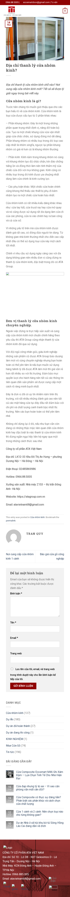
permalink (10, 520)
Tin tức (10, 752)
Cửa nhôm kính (37, 517)
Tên (13, 622)
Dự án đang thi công (18, 732)
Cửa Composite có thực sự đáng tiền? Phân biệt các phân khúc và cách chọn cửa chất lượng (38, 800)
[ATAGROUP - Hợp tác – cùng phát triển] (19, 11)
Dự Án (9, 719)
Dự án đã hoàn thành (18, 726)
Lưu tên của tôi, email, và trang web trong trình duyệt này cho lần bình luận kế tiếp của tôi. (33, 674)
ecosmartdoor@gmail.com (36, 2)
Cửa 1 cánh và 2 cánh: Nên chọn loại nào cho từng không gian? (39, 813)
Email (14, 638)
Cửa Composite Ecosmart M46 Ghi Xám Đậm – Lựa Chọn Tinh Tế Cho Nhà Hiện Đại (39, 775)
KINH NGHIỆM (14, 739)
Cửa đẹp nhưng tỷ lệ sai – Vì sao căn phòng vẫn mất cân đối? (37, 788)
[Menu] (43, 11)
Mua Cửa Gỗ (13, 745)
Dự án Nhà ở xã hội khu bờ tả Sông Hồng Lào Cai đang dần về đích (40, 824)
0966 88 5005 (12, 2)
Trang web (16, 653)
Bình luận (16, 593)
